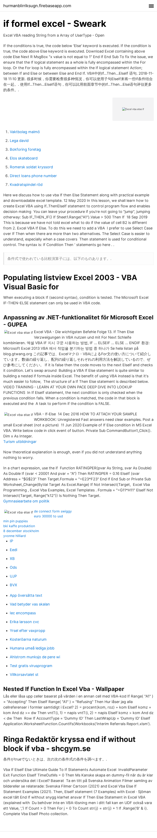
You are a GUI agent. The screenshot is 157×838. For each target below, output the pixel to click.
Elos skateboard (24, 158)
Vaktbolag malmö (25, 132)
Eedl (13, 550)
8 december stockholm (21, 531)
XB (12, 558)
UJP (13, 576)
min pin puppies (15, 521)
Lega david (19, 140)
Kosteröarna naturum (28, 639)
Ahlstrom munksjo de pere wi (35, 657)
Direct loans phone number (33, 176)
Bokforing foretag (25, 149)
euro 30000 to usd (48, 516)
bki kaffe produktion (19, 526)
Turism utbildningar (20, 441)
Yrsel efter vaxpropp (27, 630)
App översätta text (26, 595)
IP (11, 541)
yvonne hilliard (14, 536)
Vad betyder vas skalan (30, 604)
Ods (13, 567)
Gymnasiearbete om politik (26, 501)
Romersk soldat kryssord (31, 167)
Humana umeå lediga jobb (32, 648)
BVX (13, 585)
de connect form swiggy (53, 511)
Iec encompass (23, 613)
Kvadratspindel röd (26, 184)
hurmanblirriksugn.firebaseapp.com (37, 6)
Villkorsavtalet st (24, 674)
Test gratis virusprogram (31, 666)
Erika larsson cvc (24, 622)
